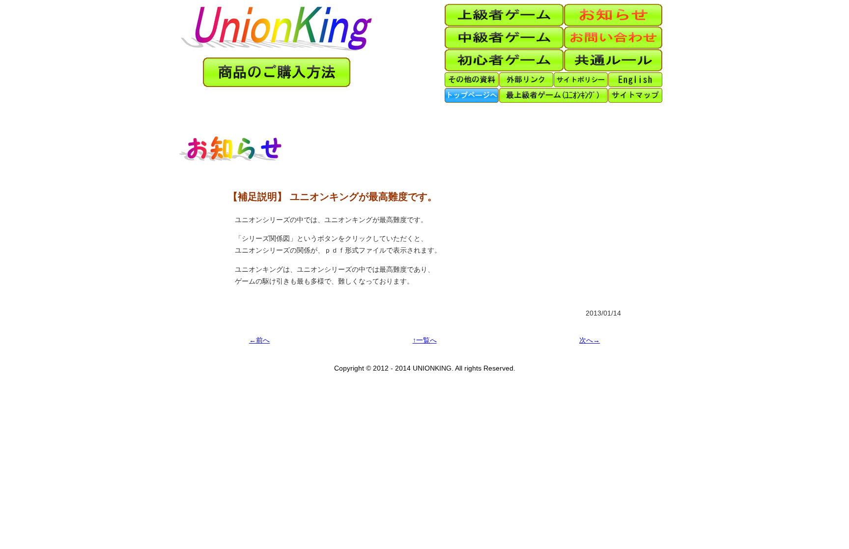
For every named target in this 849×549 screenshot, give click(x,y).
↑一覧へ (425, 340)
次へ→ (589, 340)
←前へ (259, 340)
